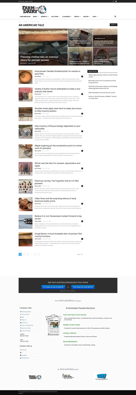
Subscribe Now (25, 16)
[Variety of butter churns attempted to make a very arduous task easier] (25, 95)
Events (76, 16)
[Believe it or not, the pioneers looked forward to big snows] (25, 222)
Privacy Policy (25, 314)
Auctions (54, 16)
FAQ (22, 317)
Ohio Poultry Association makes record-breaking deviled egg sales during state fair (103, 87)
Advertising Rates (26, 311)
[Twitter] (116, 1)
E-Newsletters (25, 358)
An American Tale (26, 54)
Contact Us (24, 322)
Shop (94, 16)
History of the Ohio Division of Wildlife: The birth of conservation (103, 97)
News (35, 16)
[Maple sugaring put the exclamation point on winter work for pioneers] (25, 151)
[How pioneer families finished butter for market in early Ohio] (25, 77)
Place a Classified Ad (27, 325)
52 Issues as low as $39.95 (53, 287)
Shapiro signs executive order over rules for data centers (103, 76)
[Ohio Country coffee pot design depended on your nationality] (25, 132)
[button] (115, 16)
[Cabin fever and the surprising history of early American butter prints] (25, 204)
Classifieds (66, 16)
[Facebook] (113, 1)
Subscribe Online (26, 328)
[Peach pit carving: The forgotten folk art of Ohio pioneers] (25, 187)
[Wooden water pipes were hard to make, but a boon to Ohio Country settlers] (25, 114)
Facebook (23, 349)
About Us (23, 320)
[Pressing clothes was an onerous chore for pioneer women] (43, 50)
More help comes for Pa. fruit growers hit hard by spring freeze (102, 81)
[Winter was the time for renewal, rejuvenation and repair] (25, 169)
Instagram (24, 355)
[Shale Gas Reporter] (68, 378)
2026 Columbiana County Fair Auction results (102, 92)
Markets (44, 16)
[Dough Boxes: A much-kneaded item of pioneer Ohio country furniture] (25, 239)
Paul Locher (23, 63)
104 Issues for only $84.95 (83, 287)
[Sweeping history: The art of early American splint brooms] (80, 56)
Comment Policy (26, 330)
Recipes (85, 16)
